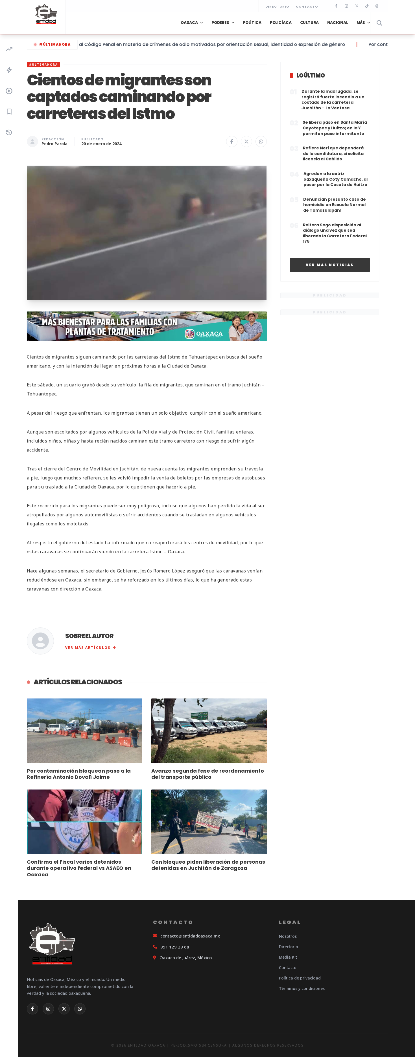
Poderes (220, 22)
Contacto (307, 6)
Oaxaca (189, 22)
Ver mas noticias (330, 264)
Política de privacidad (300, 978)
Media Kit (288, 957)
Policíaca (281, 22)
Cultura (309, 22)
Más (361, 22)
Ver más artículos (87, 647)
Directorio (277, 6)
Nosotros (288, 936)
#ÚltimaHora (55, 44)
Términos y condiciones (302, 988)
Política (252, 22)
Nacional (337, 22)
